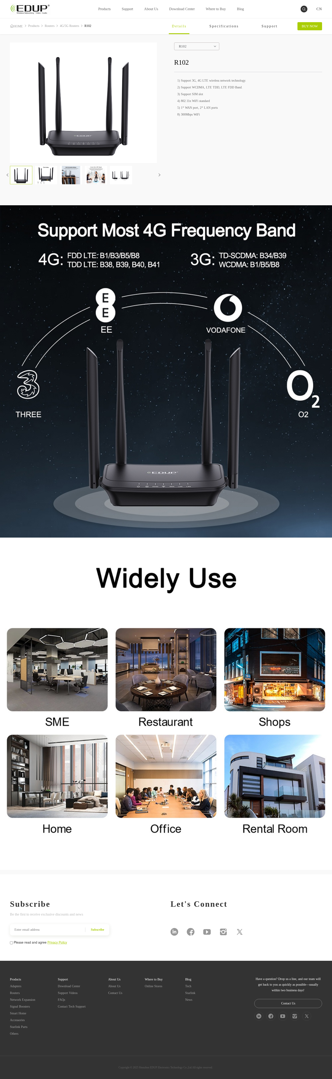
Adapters (15, 986)
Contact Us (115, 993)
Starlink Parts (18, 1027)
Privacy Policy (57, 942)
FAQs (61, 999)
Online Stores (153, 986)
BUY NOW (310, 26)
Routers (49, 26)
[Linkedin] (174, 932)
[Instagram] (223, 932)
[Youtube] (207, 932)
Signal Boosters (20, 1006)
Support (270, 26)
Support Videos (67, 993)
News (188, 999)
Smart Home (18, 1013)
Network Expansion (22, 999)
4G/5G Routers (69, 26)
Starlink (190, 993)
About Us (114, 986)
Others (14, 1033)
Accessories (17, 1020)
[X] (239, 932)
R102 (87, 26)
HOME (18, 26)
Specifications (224, 26)
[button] (7, 175)
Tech (188, 986)
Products (33, 26)
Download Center (69, 986)
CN (319, 9)
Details (179, 26)
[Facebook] (190, 932)
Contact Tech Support (72, 1006)
